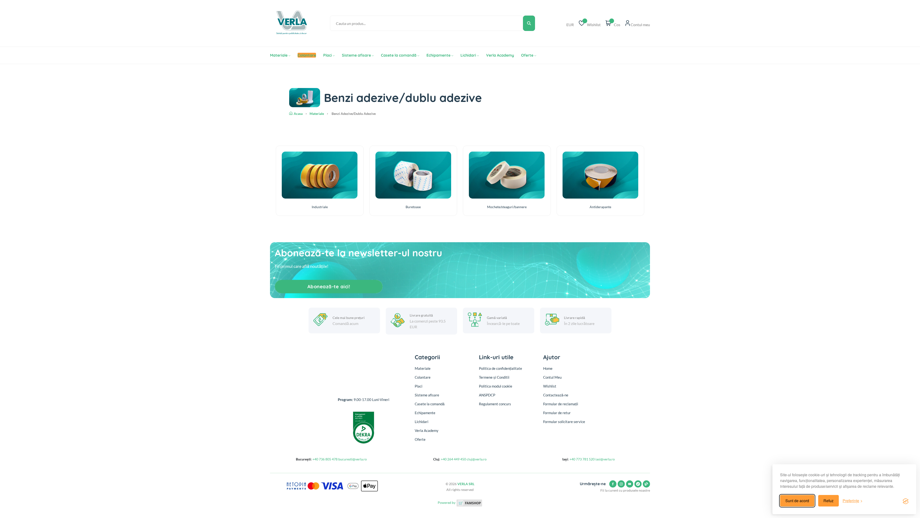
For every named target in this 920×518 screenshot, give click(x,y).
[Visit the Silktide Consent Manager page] (905, 501)
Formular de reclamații (560, 404)
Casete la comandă (398, 55)
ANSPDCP (487, 395)
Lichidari (468, 55)
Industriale (320, 207)
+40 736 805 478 (325, 459)
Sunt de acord (797, 500)
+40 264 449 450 (453, 459)
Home (547, 368)
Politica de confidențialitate (500, 368)
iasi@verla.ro (605, 459)
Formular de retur (557, 413)
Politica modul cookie (495, 386)
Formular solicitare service (564, 421)
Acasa (298, 114)
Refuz (828, 500)
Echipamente (438, 55)
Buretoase (413, 207)
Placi (327, 55)
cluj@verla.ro (477, 459)
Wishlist (549, 386)
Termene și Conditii (494, 377)
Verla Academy (500, 55)
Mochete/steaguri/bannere (507, 207)
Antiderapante (600, 207)
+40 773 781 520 (582, 459)
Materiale (279, 55)
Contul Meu (552, 377)
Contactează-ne (555, 395)
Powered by (447, 502)
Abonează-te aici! (328, 286)
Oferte (527, 55)
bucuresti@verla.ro (352, 459)
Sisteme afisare (356, 55)
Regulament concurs (495, 404)
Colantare (423, 377)
